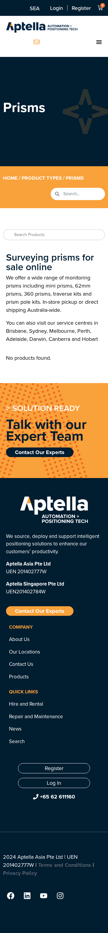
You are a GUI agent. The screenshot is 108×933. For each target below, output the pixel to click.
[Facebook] (10, 895)
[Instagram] (60, 895)
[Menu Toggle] (99, 42)
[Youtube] (43, 895)
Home (10, 178)
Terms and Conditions (64, 865)
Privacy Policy (20, 873)
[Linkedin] (27, 895)
